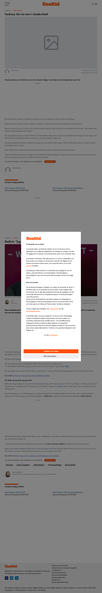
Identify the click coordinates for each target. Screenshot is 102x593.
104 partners (54, 335)
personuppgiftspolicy (33, 311)
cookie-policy (53, 309)
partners (29, 266)
